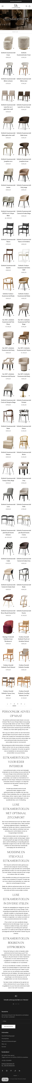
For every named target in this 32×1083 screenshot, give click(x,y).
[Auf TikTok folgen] (15, 1071)
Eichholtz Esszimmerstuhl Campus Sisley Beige (8, 479)
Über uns (4, 1044)
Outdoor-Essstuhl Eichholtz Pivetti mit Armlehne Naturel (23, 639)
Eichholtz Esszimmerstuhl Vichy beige (24, 186)
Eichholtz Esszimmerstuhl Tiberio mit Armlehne (24, 241)
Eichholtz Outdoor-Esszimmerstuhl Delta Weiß (24, 268)
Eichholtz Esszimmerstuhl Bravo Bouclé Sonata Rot (8, 612)
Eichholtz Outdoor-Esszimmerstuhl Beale (8, 295)
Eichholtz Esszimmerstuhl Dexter (24, 612)
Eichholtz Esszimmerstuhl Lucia (8, 505)
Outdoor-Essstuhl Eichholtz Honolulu (24, 666)
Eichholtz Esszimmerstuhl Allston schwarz (8, 80)
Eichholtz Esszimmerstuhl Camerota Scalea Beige (24, 212)
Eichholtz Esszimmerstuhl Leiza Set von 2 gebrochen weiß (8, 107)
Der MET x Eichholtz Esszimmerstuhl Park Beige (24, 322)
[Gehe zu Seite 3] (24, 704)
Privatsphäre (5, 1038)
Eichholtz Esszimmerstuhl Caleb (8, 560)
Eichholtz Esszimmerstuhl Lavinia (8, 186)
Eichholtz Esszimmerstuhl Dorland (24, 401)
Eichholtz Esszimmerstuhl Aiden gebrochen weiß (8, 134)
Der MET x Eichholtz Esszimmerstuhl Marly (8, 349)
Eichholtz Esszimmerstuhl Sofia (24, 505)
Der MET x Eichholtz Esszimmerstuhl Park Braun (8, 322)
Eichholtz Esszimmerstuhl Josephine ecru (8, 160)
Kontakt (4, 1046)
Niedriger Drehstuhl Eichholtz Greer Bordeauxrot (8, 639)
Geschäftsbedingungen (8, 1036)
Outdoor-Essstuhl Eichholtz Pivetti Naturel (8, 666)
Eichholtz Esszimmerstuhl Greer (8, 54)
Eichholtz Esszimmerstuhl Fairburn (8, 453)
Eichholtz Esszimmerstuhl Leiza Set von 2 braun (24, 106)
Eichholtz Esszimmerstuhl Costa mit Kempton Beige (8, 401)
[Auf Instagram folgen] (7, 1071)
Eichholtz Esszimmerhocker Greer (24, 54)
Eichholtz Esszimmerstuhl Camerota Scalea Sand (8, 586)
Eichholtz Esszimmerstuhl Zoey (24, 479)
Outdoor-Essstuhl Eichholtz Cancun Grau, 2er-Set (8, 693)
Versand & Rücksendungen (9, 1041)
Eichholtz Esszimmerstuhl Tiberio (8, 241)
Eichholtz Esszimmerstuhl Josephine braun (24, 160)
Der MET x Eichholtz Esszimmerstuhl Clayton (24, 349)
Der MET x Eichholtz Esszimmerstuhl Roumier (8, 375)
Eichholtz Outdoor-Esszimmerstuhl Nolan (24, 295)
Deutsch (15, 1075)
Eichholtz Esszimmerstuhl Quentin (8, 267)
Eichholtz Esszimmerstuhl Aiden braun (24, 134)
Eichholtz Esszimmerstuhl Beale (8, 427)
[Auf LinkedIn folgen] (19, 1071)
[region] (16, 998)
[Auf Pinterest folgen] (11, 1071)
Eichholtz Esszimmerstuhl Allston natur (24, 80)
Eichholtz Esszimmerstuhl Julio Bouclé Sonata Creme (24, 533)
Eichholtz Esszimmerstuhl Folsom (24, 427)
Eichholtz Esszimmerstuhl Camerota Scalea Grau (24, 560)
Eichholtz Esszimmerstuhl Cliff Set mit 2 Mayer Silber (8, 213)
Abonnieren (8, 1026)
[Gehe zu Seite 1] (7, 704)
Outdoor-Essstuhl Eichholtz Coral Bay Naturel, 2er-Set (23, 693)
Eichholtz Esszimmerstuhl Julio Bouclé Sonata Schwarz (8, 533)
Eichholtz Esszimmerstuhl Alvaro (24, 453)
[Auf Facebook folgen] (2, 1071)
